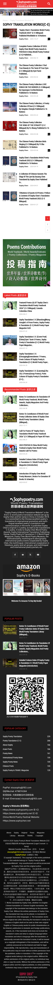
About (9, 832)
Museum (21, 835)
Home (5, 20)
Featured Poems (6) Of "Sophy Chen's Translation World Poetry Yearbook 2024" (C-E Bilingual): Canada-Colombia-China (33, 306)
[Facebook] (15, 555)
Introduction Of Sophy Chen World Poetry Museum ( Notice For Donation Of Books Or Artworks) (34, 476)
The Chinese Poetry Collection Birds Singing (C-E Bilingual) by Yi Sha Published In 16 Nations (32, 144)
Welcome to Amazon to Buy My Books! (26, 601)
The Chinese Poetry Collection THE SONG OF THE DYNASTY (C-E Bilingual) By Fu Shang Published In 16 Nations (34, 126)
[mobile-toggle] (4, 4)
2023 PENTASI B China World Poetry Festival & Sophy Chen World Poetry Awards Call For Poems (33, 448)
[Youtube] (38, 555)
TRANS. (30, 835)
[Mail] (23, 555)
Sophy (16, 832)
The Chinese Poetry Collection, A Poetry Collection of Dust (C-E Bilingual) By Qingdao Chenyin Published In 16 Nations (34, 107)
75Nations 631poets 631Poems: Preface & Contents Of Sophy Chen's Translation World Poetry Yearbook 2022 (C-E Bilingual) (34, 197)
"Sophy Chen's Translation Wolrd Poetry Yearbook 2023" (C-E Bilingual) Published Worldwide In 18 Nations (34, 33)
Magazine (40, 832)
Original (24, 832)
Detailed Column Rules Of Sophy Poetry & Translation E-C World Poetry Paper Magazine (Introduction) (34, 462)
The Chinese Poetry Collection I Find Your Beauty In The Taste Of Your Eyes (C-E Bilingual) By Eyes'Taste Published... (33, 69)
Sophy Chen (23, 39)
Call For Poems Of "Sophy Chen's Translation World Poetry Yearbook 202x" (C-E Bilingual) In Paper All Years (34, 433)
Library (12, 835)
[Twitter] (30, 555)
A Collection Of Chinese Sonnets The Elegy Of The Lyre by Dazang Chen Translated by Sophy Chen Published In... (33, 178)
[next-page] (47, 230)
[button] (49, 4)
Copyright (39, 835)
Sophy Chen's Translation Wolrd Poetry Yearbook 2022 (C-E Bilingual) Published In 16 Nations (34, 160)
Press (32, 832)
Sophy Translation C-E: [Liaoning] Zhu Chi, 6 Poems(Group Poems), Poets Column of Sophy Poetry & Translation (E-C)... (34, 375)
